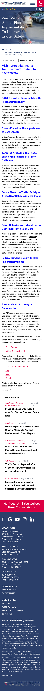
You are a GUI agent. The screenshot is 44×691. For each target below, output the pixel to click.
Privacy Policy (13, 654)
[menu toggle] (32, 3)
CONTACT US (7, 614)
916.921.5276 (10, 593)
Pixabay (18, 386)
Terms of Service (29, 654)
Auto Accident (10, 403)
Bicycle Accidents (11, 479)
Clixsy (9, 675)
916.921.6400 (12, 590)
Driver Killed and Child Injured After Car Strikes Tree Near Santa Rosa (22, 412)
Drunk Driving (20, 441)
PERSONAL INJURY (9, 607)
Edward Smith (26, 60)
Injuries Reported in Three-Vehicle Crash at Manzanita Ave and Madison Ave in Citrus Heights (22, 430)
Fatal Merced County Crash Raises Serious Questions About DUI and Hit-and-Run (21, 450)
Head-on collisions (18, 443)
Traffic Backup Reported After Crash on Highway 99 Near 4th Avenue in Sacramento (20, 467)
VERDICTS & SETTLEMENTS (12, 611)
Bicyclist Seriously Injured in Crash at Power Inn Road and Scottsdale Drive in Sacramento (21, 485)
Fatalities (16, 405)
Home (7, 49)
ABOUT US (6, 603)
